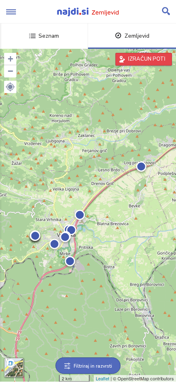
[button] (10, 87)
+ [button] (10, 59)
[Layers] (14, 368)
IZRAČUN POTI (146, 59)
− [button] (10, 71)
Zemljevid (136, 36)
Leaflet (102, 378)
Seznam (48, 36)
